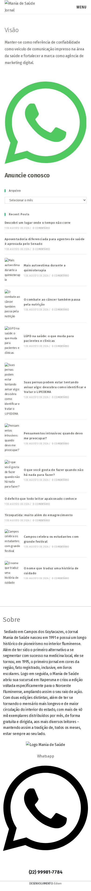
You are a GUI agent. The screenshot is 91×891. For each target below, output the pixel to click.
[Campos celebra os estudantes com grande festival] (13, 541)
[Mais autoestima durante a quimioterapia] (13, 270)
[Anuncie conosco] (46, 168)
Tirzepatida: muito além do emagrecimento (39, 515)
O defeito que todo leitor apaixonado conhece (41, 498)
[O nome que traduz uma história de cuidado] (13, 573)
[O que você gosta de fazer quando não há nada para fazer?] (13, 474)
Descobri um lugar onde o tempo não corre (38, 222)
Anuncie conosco (27, 175)
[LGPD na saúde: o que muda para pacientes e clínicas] (13, 340)
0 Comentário (41, 228)
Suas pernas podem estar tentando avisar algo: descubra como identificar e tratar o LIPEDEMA (55, 387)
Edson (58, 883)
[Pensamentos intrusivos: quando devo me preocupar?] (13, 438)
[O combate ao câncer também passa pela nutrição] (13, 304)
